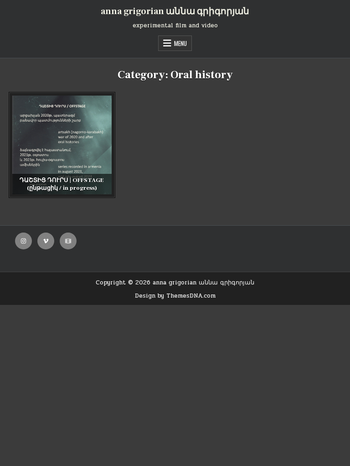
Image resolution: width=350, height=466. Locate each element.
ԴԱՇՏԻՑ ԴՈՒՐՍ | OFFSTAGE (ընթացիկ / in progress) (62, 184)
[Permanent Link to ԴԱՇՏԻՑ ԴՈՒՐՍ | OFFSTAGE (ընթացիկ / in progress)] (61, 145)
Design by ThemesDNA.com (175, 295)
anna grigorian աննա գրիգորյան (175, 11)
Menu (180, 43)
